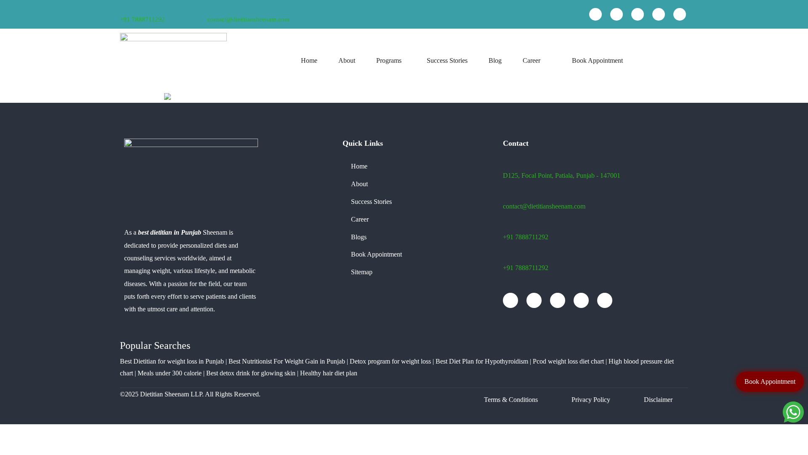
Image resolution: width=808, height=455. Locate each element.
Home (309, 60)
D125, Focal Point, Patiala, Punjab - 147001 (561, 175)
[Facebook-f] (595, 14)
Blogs (359, 237)
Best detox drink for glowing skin (250, 373)
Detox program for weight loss (390, 361)
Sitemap (361, 272)
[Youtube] (616, 14)
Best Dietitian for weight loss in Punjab (172, 361)
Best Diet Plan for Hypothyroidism (482, 361)
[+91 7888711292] (122, 8)
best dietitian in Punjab (169, 232)
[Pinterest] (679, 14)
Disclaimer (658, 399)
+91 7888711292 (142, 19)
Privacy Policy (590, 399)
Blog (495, 60)
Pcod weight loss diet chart (568, 361)
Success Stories (447, 60)
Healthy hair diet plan (328, 373)
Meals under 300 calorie (170, 373)
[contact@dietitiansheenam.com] (210, 8)
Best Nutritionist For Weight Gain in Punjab (287, 361)
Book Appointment (597, 60)
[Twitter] (658, 14)
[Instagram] (637, 14)
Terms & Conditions (511, 399)
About (346, 60)
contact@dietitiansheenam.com (248, 19)
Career (531, 60)
